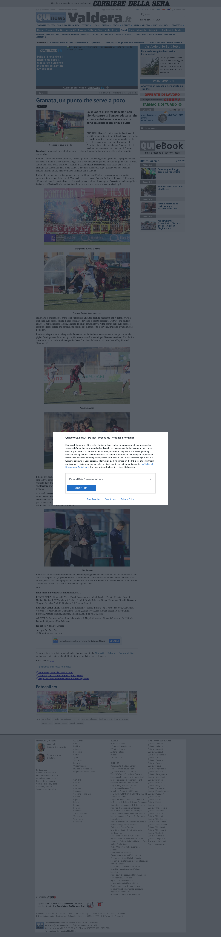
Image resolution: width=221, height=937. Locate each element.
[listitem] (110, 478)
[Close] (162, 438)
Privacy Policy (127, 499)
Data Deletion (93, 499)
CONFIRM (81, 488)
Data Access (110, 499)
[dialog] (110, 468)
